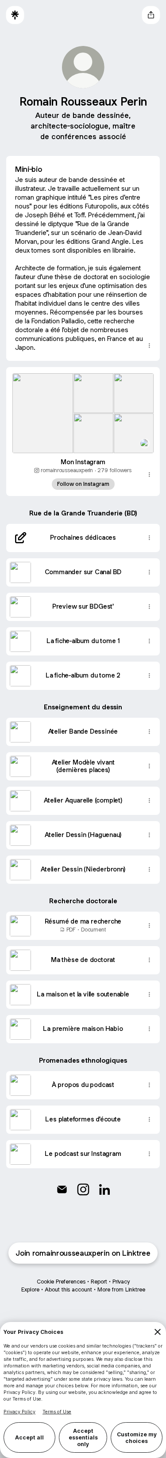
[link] (62, 1189)
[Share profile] (151, 15)
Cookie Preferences (61, 1281)
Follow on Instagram (83, 484)
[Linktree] (15, 15)
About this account (68, 1289)
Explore (30, 1289)
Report (99, 1281)
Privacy (121, 1281)
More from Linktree (121, 1289)
